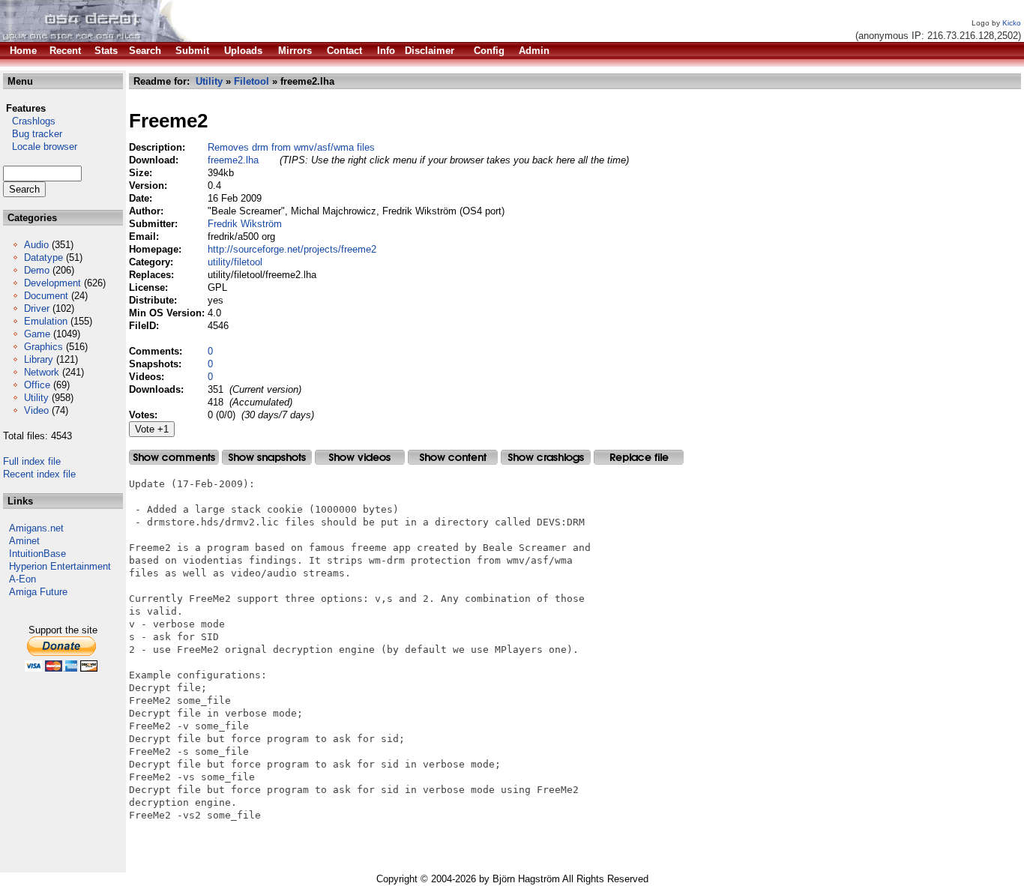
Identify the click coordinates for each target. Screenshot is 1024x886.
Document (46, 295)
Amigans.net (36, 528)
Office (37, 385)
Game (37, 334)
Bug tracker (32, 133)
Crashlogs (29, 121)
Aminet (24, 540)
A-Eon (22, 579)
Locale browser (40, 146)
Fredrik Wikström (245, 223)
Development (52, 283)
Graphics (43, 346)
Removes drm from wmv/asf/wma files (291, 147)
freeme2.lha (233, 160)
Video (36, 410)
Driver (36, 308)
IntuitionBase (37, 553)
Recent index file (39, 474)
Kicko (1011, 23)
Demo (36, 270)
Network (41, 372)
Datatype (43, 257)
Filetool (251, 81)
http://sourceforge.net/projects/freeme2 (292, 249)
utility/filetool (235, 262)
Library (38, 359)
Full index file (32, 461)
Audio (36, 244)
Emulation (45, 321)
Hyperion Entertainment (60, 566)
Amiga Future (38, 591)
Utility (36, 397)
